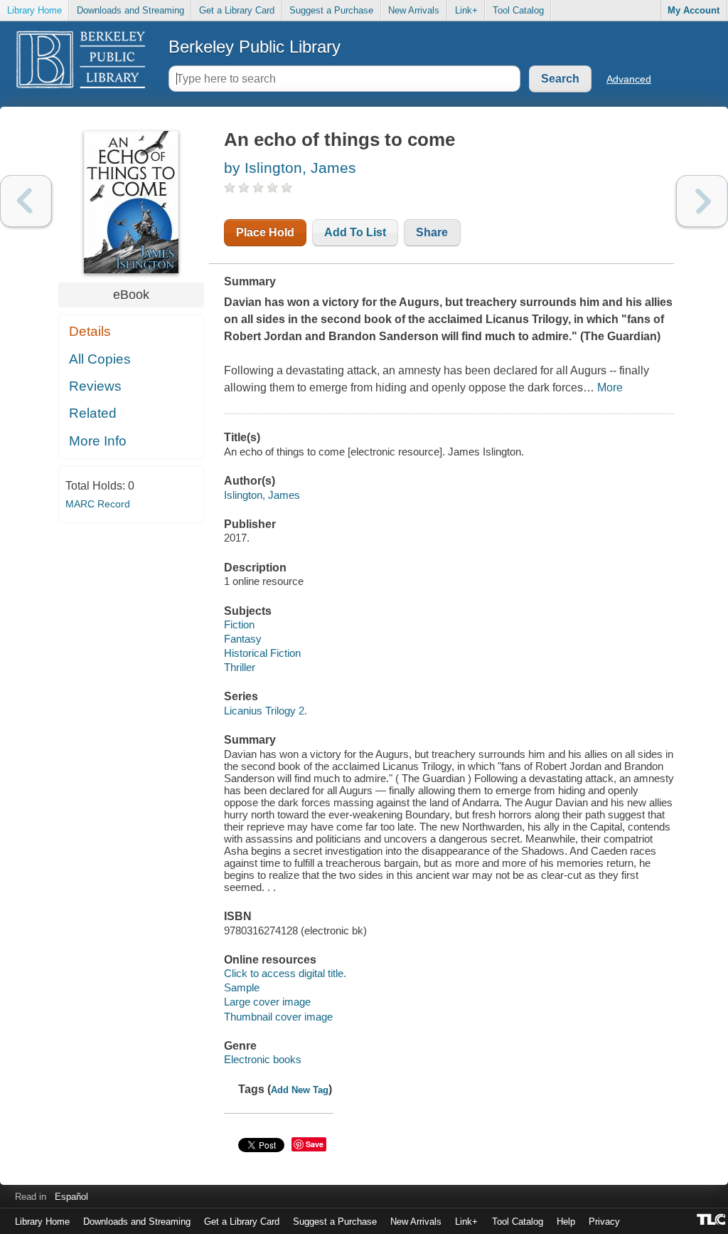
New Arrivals (413, 10)
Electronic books (262, 1059)
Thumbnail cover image (278, 1017)
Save (314, 1144)
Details (90, 331)
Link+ (466, 10)
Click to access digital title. (285, 973)
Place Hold (265, 232)
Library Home (34, 10)
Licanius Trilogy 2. (265, 711)
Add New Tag (299, 1090)
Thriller (239, 667)
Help (566, 1221)
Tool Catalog (518, 10)
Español (71, 1196)
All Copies (100, 359)
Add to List (355, 232)
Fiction (239, 624)
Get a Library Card (236, 10)
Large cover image (267, 1002)
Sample (241, 987)
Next (702, 201)
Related (93, 413)
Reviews (95, 386)
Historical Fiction (262, 653)
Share (432, 232)
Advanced (628, 79)
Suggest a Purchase (331, 10)
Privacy (604, 1221)
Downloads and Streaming (130, 10)
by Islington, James (290, 167)
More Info (98, 440)
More (610, 387)
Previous (26, 201)
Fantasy (243, 639)
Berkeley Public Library (254, 46)
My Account (693, 10)
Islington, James (262, 495)
